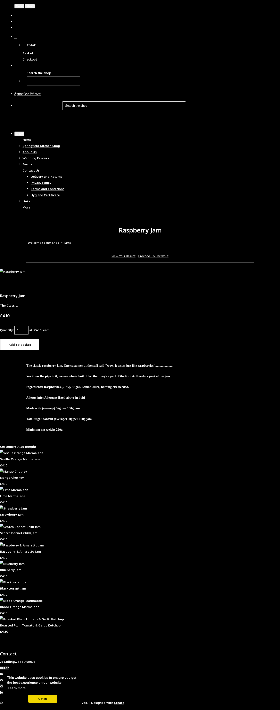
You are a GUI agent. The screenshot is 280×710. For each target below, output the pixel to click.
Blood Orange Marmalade (19, 607)
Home (27, 140)
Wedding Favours (36, 158)
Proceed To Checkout (153, 256)
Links (26, 201)
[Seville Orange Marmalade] (21, 453)
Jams (67, 242)
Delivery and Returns (46, 177)
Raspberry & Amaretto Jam (20, 551)
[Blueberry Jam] (12, 564)
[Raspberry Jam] (6, 284)
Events (28, 164)
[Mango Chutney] (13, 471)
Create (119, 703)
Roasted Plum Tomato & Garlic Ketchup (30, 625)
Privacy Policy (41, 183)
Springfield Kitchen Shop (41, 146)
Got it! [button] (42, 698)
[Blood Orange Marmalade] (21, 601)
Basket (28, 53)
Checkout (30, 59)
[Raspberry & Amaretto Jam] (22, 545)
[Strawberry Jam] (13, 508)
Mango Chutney (12, 478)
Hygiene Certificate (45, 195)
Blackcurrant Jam (13, 588)
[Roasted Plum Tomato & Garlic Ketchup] (32, 619)
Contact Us (31, 170)
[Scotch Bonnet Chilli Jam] (20, 527)
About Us (30, 152)
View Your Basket (123, 256)
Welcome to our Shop (43, 242)
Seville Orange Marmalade (20, 459)
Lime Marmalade (12, 496)
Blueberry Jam (10, 570)
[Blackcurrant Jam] (14, 582)
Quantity (6, 330)
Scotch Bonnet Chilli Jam (18, 533)
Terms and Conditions (47, 189)
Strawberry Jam (12, 514)
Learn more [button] (17, 688)
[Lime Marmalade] (14, 490)
